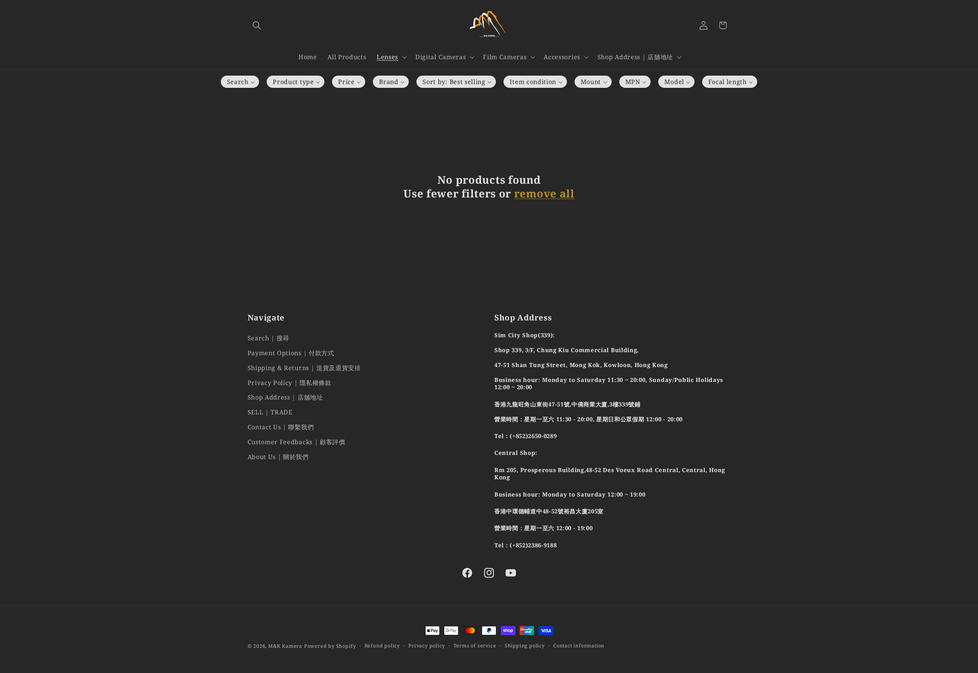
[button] (257, 25)
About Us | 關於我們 (278, 456)
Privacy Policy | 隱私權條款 (290, 382)
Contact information (578, 645)
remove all (544, 194)
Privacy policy (426, 645)
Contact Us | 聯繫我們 (281, 426)
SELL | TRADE (270, 412)
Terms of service (474, 645)
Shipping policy (525, 645)
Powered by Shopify (330, 645)
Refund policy (382, 645)
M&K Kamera (285, 645)
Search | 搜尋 (269, 338)
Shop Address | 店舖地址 (285, 397)
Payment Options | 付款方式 (291, 352)
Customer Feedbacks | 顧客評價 (296, 441)
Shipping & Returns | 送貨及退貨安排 (304, 367)
